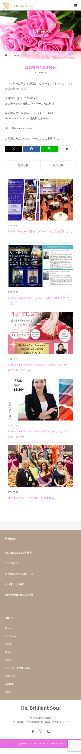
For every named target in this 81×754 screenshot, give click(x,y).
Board (8, 660)
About (8, 644)
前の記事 (23, 165)
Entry (8, 691)
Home (8, 628)
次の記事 (58, 165)
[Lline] (49, 149)
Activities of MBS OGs (17, 668)
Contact (9, 683)
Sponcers (10, 675)
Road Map (10, 636)
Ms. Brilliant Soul (41, 707)
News (8, 652)
